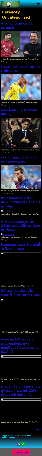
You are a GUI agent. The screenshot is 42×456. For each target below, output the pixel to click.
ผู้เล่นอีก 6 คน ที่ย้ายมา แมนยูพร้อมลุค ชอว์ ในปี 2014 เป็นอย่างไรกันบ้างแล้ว (20, 390)
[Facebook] (19, 444)
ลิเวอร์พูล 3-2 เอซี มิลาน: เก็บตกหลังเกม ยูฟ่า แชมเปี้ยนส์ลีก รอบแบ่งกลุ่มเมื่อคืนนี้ (20, 345)
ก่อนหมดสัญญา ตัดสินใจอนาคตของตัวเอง (19, 159)
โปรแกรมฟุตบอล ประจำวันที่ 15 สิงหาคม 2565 (20, 246)
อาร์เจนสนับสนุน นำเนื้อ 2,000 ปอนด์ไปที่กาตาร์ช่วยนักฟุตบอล (20, 225)
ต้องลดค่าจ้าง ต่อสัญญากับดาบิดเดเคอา (20, 68)
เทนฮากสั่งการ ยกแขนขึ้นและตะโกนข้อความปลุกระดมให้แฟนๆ (20, 202)
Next (38, 429)
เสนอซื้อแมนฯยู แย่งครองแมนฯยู (19, 111)
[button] (38, 4)
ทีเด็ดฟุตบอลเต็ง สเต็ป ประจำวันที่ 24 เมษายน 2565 (20, 292)
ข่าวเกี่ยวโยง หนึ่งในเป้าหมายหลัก (17, 25)
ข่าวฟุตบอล (26, 435)
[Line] (23, 444)
